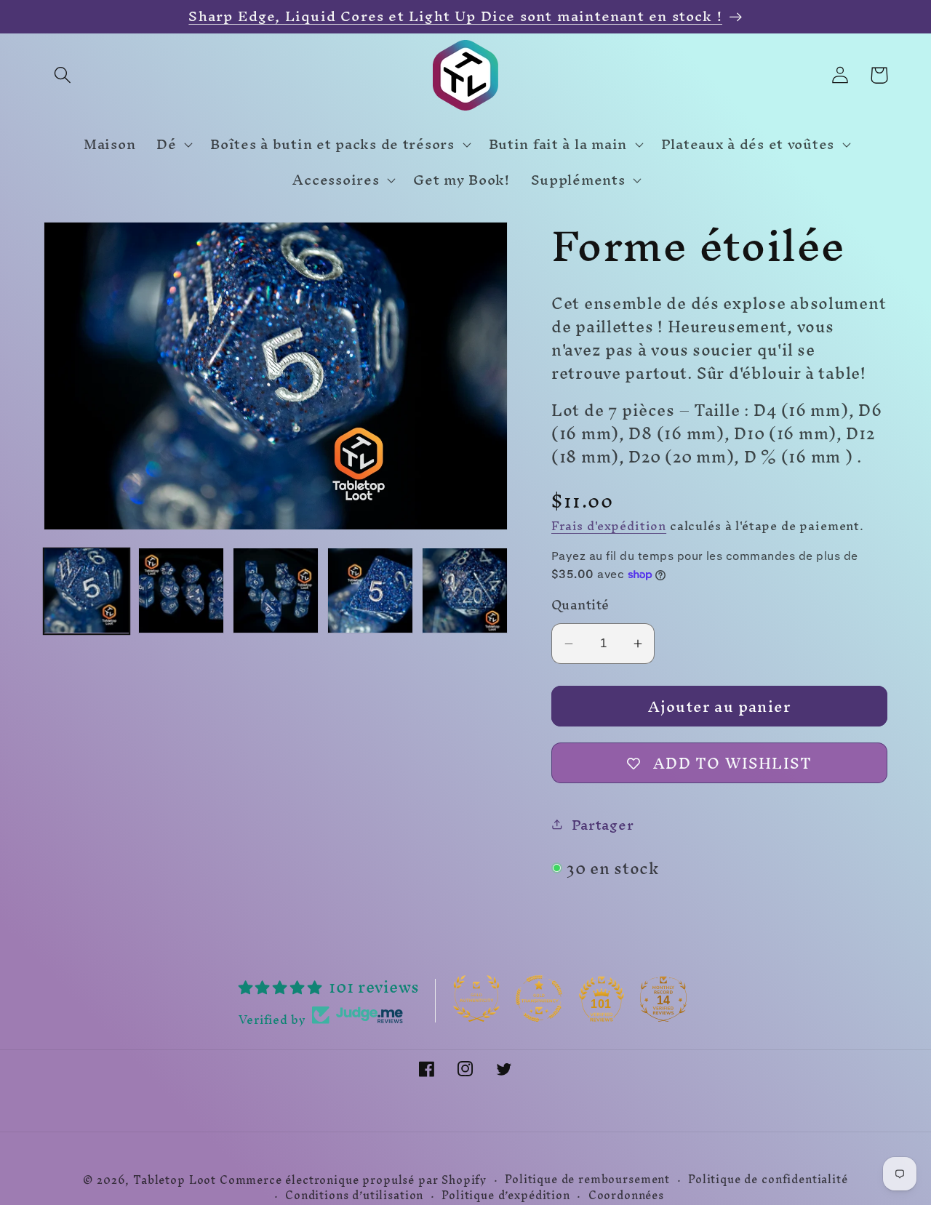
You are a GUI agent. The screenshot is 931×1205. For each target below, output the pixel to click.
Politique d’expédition (505, 1196)
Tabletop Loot (174, 1180)
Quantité (580, 605)
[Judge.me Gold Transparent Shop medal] (539, 998)
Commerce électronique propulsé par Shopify (353, 1180)
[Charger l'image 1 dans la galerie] (86, 590)
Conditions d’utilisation (354, 1196)
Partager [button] (603, 825)
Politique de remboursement (587, 1180)
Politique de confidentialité (768, 1180)
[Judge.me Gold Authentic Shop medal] (476, 998)
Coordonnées (626, 1196)
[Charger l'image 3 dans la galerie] (276, 590)
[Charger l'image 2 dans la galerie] (181, 590)
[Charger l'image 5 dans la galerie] (465, 590)
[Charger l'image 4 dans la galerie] (370, 590)
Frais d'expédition (608, 526)
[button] (63, 75)
